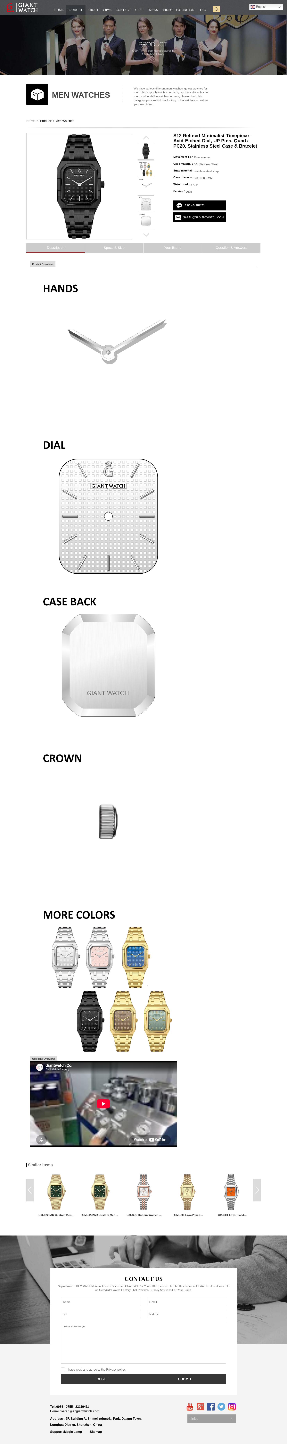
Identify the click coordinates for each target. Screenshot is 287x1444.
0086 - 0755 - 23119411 (72, 1406)
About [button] (93, 10)
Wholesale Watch (200, 1414)
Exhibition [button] (185, 10)
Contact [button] (123, 10)
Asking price (194, 205)
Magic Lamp (73, 1431)
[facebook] (211, 1407)
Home (30, 121)
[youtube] (190, 1407)
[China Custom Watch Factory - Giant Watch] (22, 7)
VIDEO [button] (168, 10)
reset (102, 1379)
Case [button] (139, 10)
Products (46, 121)
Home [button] (59, 10)
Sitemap (96, 1431)
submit (185, 1379)
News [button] (153, 10)
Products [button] (76, 10)
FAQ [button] (203, 10)
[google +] (200, 1407)
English (260, 6)
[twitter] (221, 1407)
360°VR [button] (107, 10)
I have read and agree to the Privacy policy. (96, 1369)
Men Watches (64, 121)
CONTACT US (144, 1279)
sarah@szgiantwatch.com (203, 217)
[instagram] (232, 1407)
